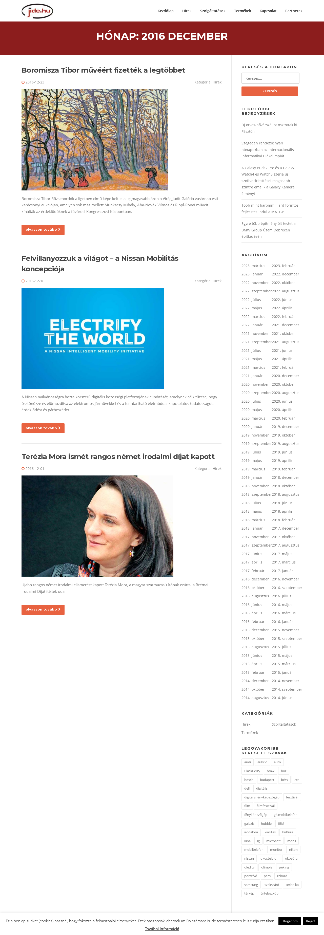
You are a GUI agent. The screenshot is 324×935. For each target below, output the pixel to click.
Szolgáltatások (213, 10)
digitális (262, 788)
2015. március (284, 663)
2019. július (251, 452)
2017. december (285, 528)
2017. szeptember (256, 545)
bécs (284, 779)
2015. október (253, 638)
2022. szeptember (256, 291)
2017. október (283, 536)
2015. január (282, 672)
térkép (249, 893)
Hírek (187, 10)
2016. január (282, 621)
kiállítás (270, 832)
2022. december (285, 274)
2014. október (253, 689)
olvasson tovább (41, 229)
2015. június (251, 655)
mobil (291, 841)
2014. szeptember (287, 689)
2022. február (283, 316)
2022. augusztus (285, 291)
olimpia (266, 867)
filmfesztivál (266, 805)
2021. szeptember (256, 341)
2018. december (285, 477)
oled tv (249, 867)
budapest (267, 779)
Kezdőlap (166, 10)
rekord (282, 876)
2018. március (253, 519)
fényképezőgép (255, 814)
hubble (266, 823)
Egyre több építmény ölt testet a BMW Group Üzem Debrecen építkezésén (268, 230)
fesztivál (292, 797)
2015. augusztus (255, 646)
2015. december (255, 629)
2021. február (283, 367)
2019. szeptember (256, 443)
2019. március (253, 469)
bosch (248, 779)
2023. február (283, 265)
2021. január (252, 375)
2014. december (255, 680)
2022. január (252, 324)
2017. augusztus (285, 545)
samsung (251, 884)
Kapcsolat (268, 10)
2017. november (255, 536)
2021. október (283, 333)
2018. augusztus (285, 494)
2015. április (251, 663)
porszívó (250, 876)
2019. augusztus (285, 443)
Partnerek (293, 10)
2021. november (255, 333)
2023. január (252, 274)
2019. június (282, 452)
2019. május (251, 460)
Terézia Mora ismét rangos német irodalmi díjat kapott (118, 456)
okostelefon (269, 858)
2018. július (251, 503)
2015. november (285, 629)
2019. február (283, 469)
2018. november (255, 486)
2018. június (282, 503)
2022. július (251, 299)
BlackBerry (252, 771)
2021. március (253, 367)
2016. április (251, 613)
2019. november (255, 435)
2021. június (282, 350)
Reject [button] (310, 921)
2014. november (285, 680)
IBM (281, 823)
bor (283, 771)
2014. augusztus (255, 697)
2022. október (283, 282)
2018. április (282, 511)
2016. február (253, 621)
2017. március (284, 562)
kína (247, 841)
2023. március (253, 265)
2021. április (282, 358)
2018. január (252, 528)
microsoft (273, 841)
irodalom (251, 832)
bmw (270, 771)
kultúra (287, 832)
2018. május (251, 511)
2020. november (255, 384)
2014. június (282, 697)
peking (284, 867)
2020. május (251, 409)
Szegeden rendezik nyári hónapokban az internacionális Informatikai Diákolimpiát (267, 149)
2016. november (285, 579)
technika (292, 884)
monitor (276, 849)
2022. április (282, 308)
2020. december (285, 375)
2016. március (284, 613)
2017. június (251, 553)
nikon (293, 849)
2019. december (285, 426)
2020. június (282, 401)
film (247, 805)
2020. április (282, 409)
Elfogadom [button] (289, 921)
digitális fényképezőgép (261, 797)
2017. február (253, 570)
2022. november (255, 282)
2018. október (283, 486)
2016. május (282, 604)
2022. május (251, 308)
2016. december (255, 579)
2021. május (251, 358)
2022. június (282, 299)
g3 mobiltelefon (285, 814)
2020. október (283, 384)
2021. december (285, 324)
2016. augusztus (255, 596)
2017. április (251, 562)
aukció (262, 762)
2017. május (282, 553)
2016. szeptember (287, 587)
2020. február (283, 418)
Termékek (242, 10)
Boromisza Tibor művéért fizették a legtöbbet (103, 70)
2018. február (283, 519)
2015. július (281, 646)
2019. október (283, 435)
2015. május (282, 655)
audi (247, 762)
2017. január (282, 570)
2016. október (253, 587)
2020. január (252, 426)
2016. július (281, 596)
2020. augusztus (285, 392)
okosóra (291, 858)
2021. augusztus (285, 341)
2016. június (251, 604)
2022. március (253, 316)
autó (277, 762)
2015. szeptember (287, 638)
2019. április (282, 460)
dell (247, 788)
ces (296, 779)
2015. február (253, 672)
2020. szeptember (256, 392)
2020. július (251, 401)
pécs (267, 876)
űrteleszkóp (269, 893)
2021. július (251, 350)
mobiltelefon (254, 849)
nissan (249, 858)
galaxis (249, 823)
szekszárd (272, 884)
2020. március (253, 418)
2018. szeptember (256, 494)
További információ (162, 928)
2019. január (252, 477)
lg (258, 841)
